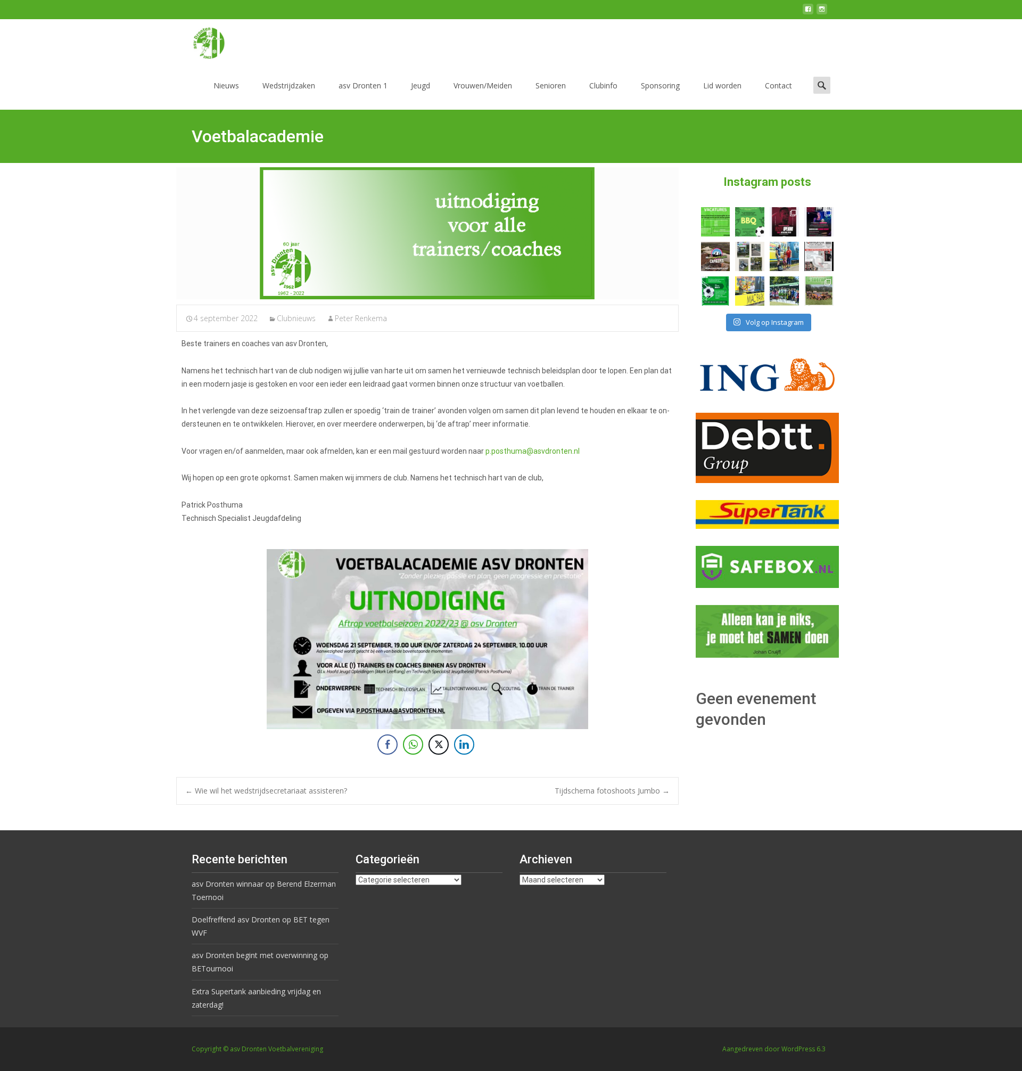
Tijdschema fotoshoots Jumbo (612, 791)
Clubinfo (603, 85)
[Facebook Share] (387, 744)
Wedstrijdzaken (288, 85)
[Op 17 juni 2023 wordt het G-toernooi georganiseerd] (819, 291)
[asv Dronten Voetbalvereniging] (200, 40)
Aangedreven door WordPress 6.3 (774, 1048)
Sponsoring (660, 85)
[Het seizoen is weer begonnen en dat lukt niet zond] (749, 221)
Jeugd (420, 85)
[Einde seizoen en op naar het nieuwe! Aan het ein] (749, 291)
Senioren (550, 85)
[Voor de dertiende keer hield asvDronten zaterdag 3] (784, 291)
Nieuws (226, 85)
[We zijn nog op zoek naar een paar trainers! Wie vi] (715, 221)
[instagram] (822, 13)
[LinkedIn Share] (464, 744)
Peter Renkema (361, 318)
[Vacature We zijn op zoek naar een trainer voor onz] (715, 291)
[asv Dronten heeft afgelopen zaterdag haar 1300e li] (784, 256)
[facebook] (808, 13)
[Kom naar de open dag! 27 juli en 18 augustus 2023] (819, 256)
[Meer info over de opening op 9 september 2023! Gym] (784, 221)
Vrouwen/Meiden (483, 85)
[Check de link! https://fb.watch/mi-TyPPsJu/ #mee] (715, 256)
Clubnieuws (296, 318)
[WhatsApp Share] (413, 744)
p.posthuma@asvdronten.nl (533, 451)
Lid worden (722, 85)
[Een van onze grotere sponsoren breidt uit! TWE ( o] (819, 221)
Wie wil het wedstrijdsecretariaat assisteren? (266, 791)
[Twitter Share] (438, 744)
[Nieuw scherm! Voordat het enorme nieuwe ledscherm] (749, 256)
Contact (778, 85)
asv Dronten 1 (363, 85)
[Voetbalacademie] (427, 233)
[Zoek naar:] (821, 85)
